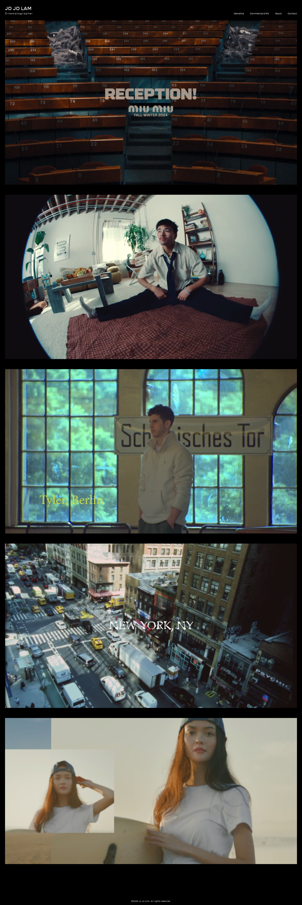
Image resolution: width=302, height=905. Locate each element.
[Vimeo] (154, 888)
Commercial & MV (259, 13)
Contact (292, 13)
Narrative (239, 13)
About (278, 13)
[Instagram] (148, 888)
